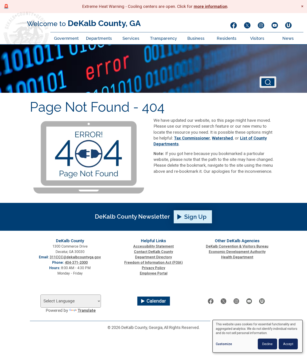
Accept (288, 344)
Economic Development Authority (237, 252)
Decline (267, 344)
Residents (226, 38)
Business (196, 38)
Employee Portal (153, 273)
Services (130, 38)
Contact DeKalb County (153, 252)
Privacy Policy (153, 268)
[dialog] (258, 336)
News (288, 38)
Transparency (163, 38)
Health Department (237, 257)
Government (66, 38)
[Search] (268, 82)
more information (210, 6)
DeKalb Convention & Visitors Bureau (237, 246)
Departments (99, 38)
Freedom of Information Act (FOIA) (153, 262)
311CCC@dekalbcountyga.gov (75, 257)
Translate (87, 310)
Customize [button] (224, 344)
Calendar (156, 301)
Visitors (257, 38)
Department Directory (153, 257)
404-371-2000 (76, 262)
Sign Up (195, 216)
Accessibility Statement (153, 246)
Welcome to (84, 23)
